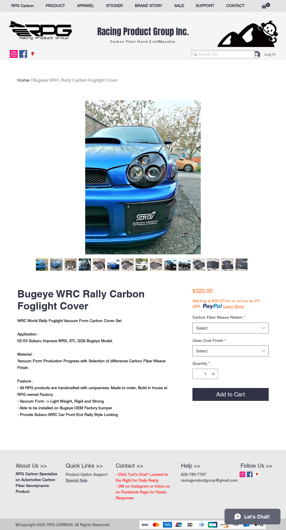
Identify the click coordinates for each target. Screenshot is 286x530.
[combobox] (230, 328)
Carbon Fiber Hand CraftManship (143, 42)
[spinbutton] (205, 374)
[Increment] (213, 374)
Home (23, 80)
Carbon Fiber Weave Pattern (218, 317)
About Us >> (31, 465)
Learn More (233, 306)
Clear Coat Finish (209, 340)
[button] (266, 5)
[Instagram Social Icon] (14, 54)
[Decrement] (196, 374)
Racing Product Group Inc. (143, 31)
